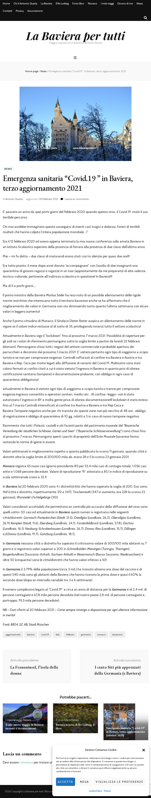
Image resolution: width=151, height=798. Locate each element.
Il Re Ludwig (62, 3)
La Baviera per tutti (75, 35)
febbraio (70, 634)
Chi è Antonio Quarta (25, 3)
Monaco (92, 3)
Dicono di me (125, 3)
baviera (30, 634)
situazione (117, 634)
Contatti (7, 10)
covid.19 (45, 634)
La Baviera (46, 3)
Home (6, 3)
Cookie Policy (95, 790)
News (140, 3)
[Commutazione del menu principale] (76, 57)
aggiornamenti (13, 634)
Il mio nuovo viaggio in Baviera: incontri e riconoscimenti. (25, 726)
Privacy (107, 790)
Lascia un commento (77, 199)
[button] (143, 750)
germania (86, 634)
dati (57, 634)
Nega (84, 781)
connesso (26, 762)
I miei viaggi (107, 3)
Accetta (65, 781)
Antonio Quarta (14, 199)
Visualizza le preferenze (119, 781)
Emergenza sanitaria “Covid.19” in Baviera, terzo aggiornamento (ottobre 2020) (125, 731)
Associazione (35, 10)
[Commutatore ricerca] (145, 18)
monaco (101, 634)
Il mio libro (78, 3)
